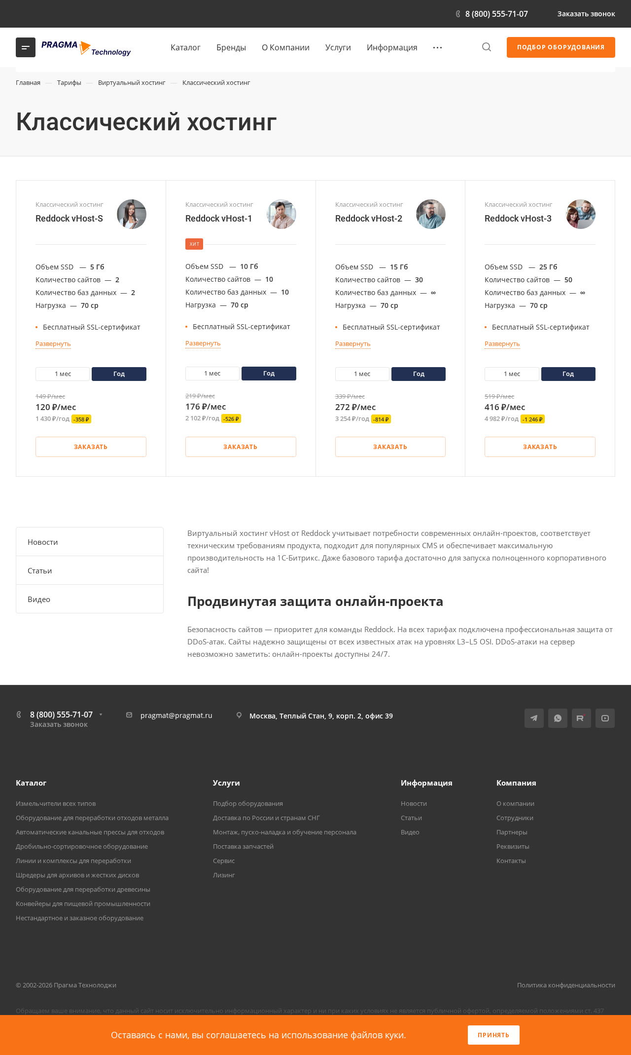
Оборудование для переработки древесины (83, 889)
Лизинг (224, 874)
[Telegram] (21, 14)
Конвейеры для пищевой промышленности (83, 903)
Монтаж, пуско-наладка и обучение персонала (284, 832)
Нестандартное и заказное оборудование (79, 917)
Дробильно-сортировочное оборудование (82, 846)
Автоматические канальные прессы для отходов (90, 832)
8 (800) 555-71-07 (496, 13)
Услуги (226, 783)
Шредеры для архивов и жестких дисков (77, 874)
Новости (43, 542)
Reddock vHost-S (69, 218)
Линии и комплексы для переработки (73, 860)
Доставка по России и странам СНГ (266, 817)
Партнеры (511, 832)
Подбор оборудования (248, 803)
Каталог (31, 783)
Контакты (511, 860)
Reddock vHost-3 (518, 218)
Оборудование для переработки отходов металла (92, 817)
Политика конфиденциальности (566, 984)
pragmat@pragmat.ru (176, 715)
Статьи (40, 570)
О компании (515, 803)
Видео (39, 599)
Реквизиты (512, 846)
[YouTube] (74, 14)
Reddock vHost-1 (218, 218)
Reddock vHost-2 (368, 218)
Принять (494, 1035)
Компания (516, 783)
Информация (427, 783)
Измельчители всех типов (56, 803)
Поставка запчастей (243, 846)
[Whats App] (38, 14)
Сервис (224, 860)
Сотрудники (514, 817)
